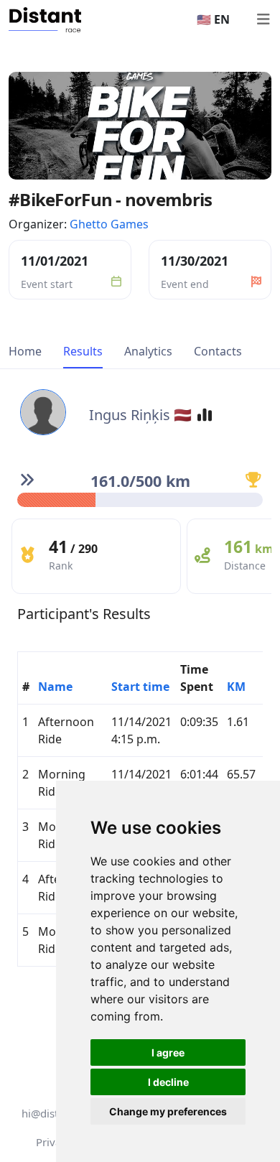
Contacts (218, 351)
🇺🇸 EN (213, 19)
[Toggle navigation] (262, 19)
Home (25, 351)
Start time (140, 686)
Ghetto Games (109, 224)
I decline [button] (168, 1082)
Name (55, 686)
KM (236, 686)
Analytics (148, 351)
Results (83, 351)
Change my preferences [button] (168, 1111)
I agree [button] (168, 1052)
